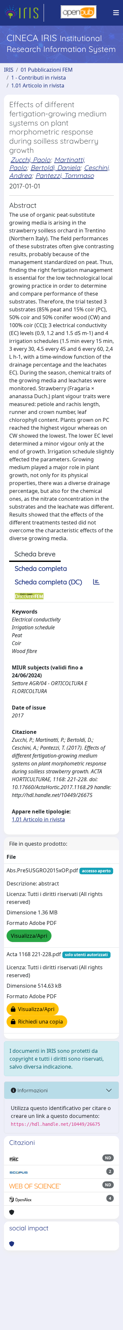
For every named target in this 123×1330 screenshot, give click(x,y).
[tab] (96, 582)
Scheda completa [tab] (41, 568)
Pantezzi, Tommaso (64, 175)
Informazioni (32, 1090)
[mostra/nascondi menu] (116, 13)
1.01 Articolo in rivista (37, 85)
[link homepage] (24, 13)
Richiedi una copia (39, 1021)
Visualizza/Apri (29, 935)
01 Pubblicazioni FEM (47, 69)
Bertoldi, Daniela (55, 167)
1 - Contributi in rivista (38, 77)
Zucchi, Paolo (30, 160)
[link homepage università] (78, 13)
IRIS (8, 69)
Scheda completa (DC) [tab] (48, 582)
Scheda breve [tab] (34, 554)
